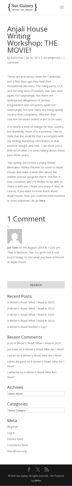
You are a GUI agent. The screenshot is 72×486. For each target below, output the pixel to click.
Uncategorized (51, 57)
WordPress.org (17, 451)
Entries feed (15, 439)
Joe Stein (12, 247)
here (42, 200)
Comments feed (17, 445)
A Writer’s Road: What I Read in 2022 (30, 320)
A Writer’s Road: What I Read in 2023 (30, 314)
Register (12, 426)
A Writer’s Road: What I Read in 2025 (30, 302)
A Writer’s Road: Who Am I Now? (43, 349)
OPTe (38, 480)
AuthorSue (17, 57)
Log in (11, 433)
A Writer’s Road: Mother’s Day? (27, 327)
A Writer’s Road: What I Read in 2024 (30, 308)
